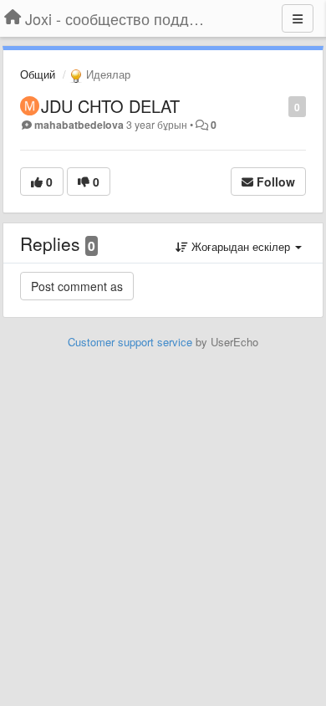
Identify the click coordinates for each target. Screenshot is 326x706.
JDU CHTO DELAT (110, 106)
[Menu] (297, 18)
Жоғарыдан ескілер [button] (240, 246)
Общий (37, 74)
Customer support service (130, 342)
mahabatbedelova (79, 124)
